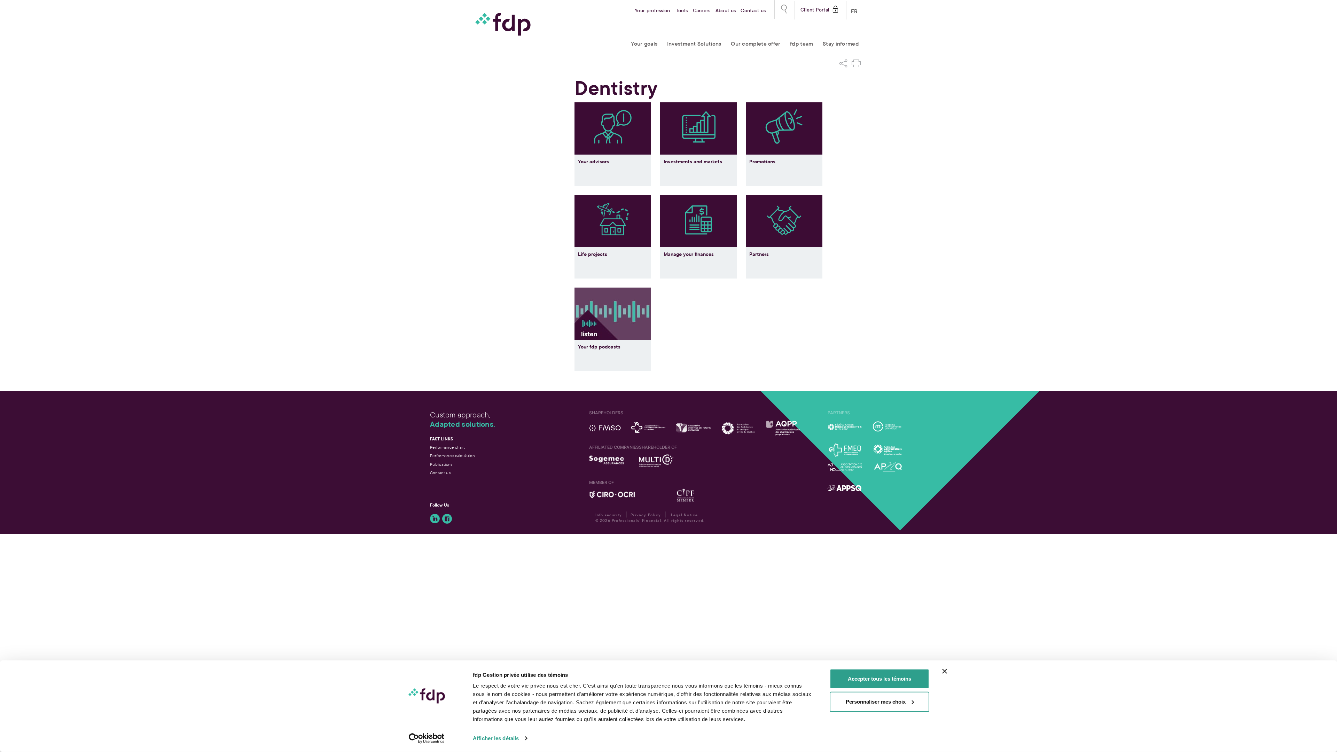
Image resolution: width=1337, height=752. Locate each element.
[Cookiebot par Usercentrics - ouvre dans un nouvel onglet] (426, 738)
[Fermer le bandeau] (944, 671)
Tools (682, 11)
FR (854, 9)
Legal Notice (684, 515)
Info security (608, 515)
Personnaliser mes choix (876, 701)
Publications (441, 464)
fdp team (801, 43)
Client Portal (814, 9)
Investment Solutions (694, 43)
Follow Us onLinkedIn (435, 519)
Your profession (652, 11)
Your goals (644, 43)
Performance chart (447, 447)
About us (726, 11)
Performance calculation (452, 455)
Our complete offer (755, 43)
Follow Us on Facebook (447, 519)
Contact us (753, 11)
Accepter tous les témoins (879, 679)
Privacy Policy (646, 515)
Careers (702, 11)
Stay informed (841, 43)
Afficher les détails (496, 738)
